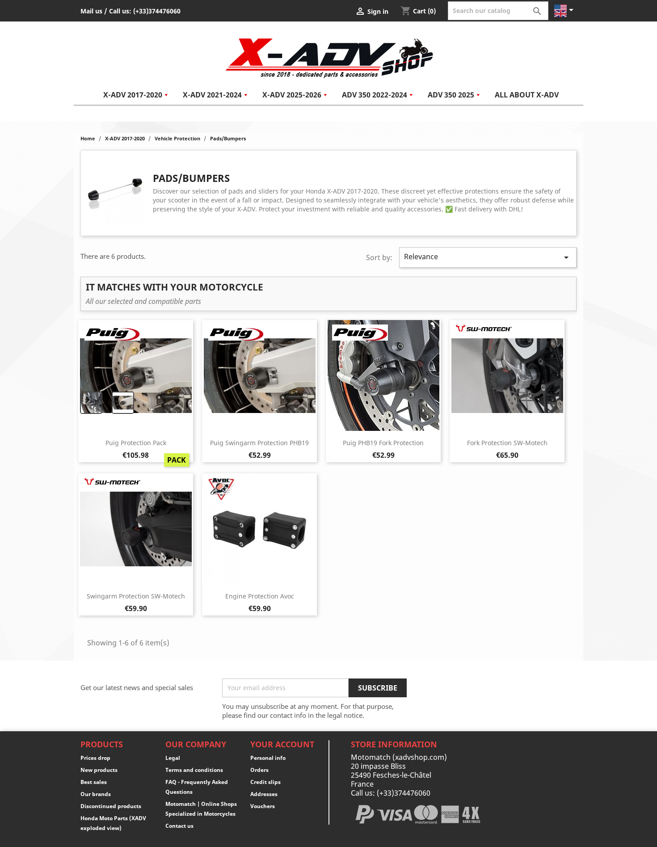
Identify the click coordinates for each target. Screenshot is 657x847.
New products (99, 770)
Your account (282, 744)
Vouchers (262, 806)
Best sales (93, 782)
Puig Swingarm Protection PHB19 (259, 442)
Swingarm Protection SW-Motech (136, 596)
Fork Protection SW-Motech (507, 442)
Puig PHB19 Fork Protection (383, 442)
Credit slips (265, 782)
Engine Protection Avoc (259, 596)
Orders (259, 770)
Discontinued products (110, 806)
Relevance (488, 257)
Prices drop (95, 758)
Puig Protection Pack (135, 442)
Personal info (268, 758)
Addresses (264, 794)
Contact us (179, 826)
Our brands (95, 794)
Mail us (91, 11)
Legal (172, 758)
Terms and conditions (194, 770)
